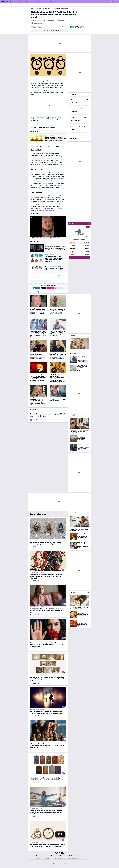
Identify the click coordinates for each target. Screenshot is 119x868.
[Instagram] (59, 864)
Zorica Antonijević (35, 26)
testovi (44, 80)
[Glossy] (59, 858)
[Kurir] (37, 858)
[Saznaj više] (88, 336)
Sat (38, 280)
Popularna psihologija (47, 8)
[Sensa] (4, 1)
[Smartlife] (69, 858)
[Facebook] (53, 864)
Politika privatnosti (69, 860)
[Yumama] (74, 858)
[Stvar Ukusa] (81, 858)
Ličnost (48, 280)
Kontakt (54, 860)
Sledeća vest (59, 275)
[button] (64, 27)
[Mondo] (43, 858)
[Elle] (52, 858)
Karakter (43, 280)
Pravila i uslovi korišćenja (48, 860)
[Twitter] (56, 864)
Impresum (40, 860)
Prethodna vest (37, 275)
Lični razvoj (39, 8)
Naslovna (33, 8)
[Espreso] (47, 858)
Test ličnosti (33, 280)
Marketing (75, 860)
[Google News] (65, 864)
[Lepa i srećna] (63, 858)
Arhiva (79, 860)
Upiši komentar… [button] (37, 419)
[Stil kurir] (55, 858)
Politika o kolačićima (61, 860)
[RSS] (62, 864)
